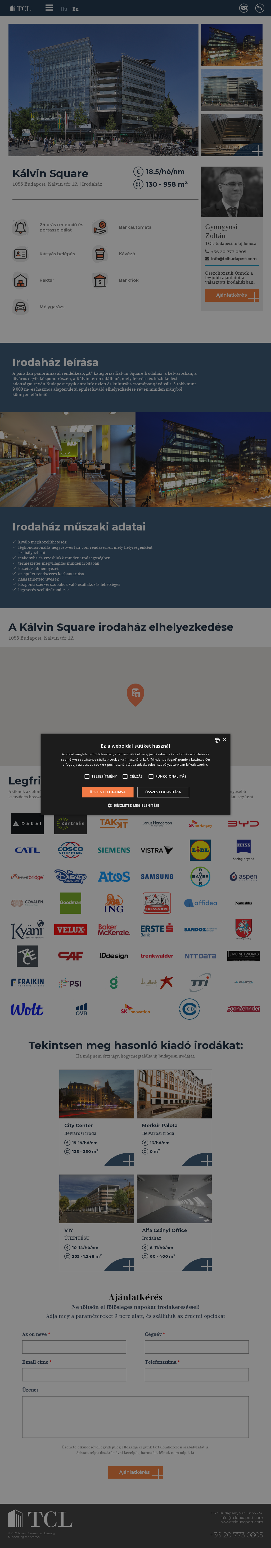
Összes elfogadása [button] (107, 792)
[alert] (135, 774)
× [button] (224, 740)
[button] (135, 805)
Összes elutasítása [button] (163, 792)
